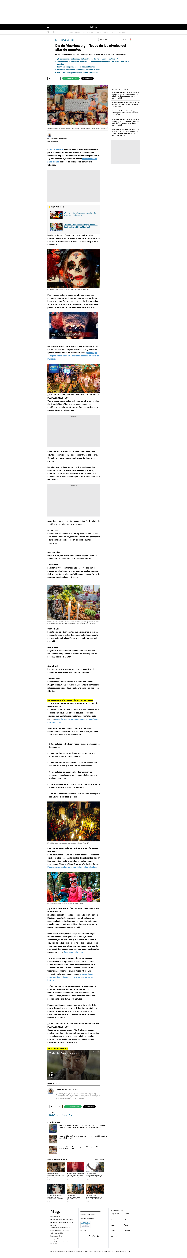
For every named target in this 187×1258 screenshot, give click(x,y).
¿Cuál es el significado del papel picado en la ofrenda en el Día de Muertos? (80, 226)
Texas (83, 32)
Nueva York (90, 32)
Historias (114, 1236)
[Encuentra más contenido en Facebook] (49, 78)
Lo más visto (53, 1122)
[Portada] (55, 1215)
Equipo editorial (55, 1216)
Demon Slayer (121, 32)
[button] (52, 1075)
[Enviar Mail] (48, 139)
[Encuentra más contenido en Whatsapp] (58, 78)
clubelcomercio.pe (67, 1251)
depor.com (88, 1251)
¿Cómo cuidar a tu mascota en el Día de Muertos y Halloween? (80, 214)
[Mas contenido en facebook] (89, 1235)
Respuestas (115, 1214)
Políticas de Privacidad (87, 1215)
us (111, 1219)
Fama (113, 1225)
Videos (126, 1214)
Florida (71, 32)
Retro (126, 1225)
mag (129, 1251)
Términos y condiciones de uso (90, 1211)
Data (125, 1219)
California (77, 32)
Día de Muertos (54, 1115)
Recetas (127, 1231)
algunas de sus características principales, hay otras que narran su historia (70, 977)
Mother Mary (105, 32)
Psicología (98, 32)
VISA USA (113, 32)
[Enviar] (48, 32)
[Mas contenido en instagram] (98, 1235)
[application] (73, 1065)
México (64, 1115)
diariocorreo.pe (108, 1251)
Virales (113, 1231)
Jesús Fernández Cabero (59, 139)
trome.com (97, 1251)
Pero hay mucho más (73, 952)
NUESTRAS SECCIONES (117, 1210)
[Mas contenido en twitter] (93, 1235)
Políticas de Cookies (87, 1218)
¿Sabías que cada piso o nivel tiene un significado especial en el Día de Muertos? (73, 355)
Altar (71, 1115)
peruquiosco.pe (121, 1251)
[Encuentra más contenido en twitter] (54, 78)
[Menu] (49, 27)
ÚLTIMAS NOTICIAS (119, 89)
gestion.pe (79, 1251)
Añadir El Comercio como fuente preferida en (114, 40)
